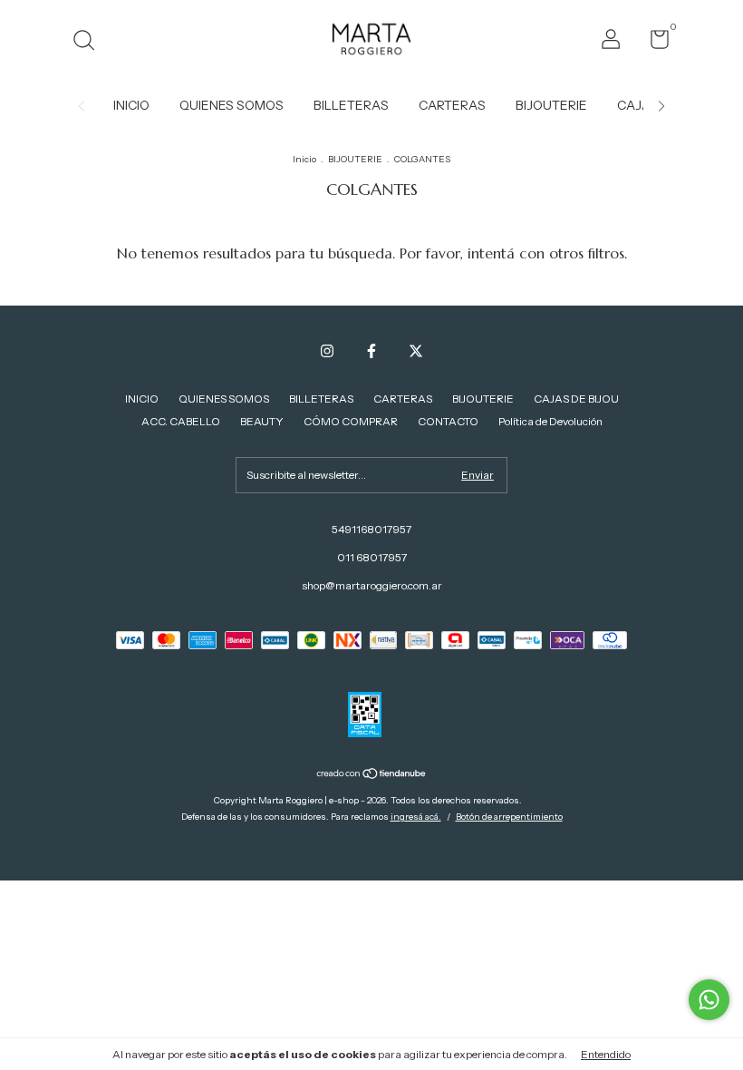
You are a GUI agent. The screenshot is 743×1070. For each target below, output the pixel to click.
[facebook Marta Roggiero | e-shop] (371, 351)
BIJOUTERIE (551, 105)
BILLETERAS (351, 105)
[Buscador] (90, 42)
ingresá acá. (416, 816)
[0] (653, 43)
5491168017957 (371, 529)
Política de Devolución (550, 421)
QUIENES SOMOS (231, 105)
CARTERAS (452, 105)
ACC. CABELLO (180, 421)
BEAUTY (262, 421)
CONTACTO (448, 421)
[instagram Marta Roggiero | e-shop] (327, 351)
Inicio (304, 159)
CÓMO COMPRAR (351, 421)
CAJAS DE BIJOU (576, 398)
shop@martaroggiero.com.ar (372, 585)
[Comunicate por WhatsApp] (709, 999)
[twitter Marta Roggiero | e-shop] (416, 351)
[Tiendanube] (372, 775)
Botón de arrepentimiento (509, 816)
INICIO (131, 105)
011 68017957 (372, 557)
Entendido (606, 1054)
